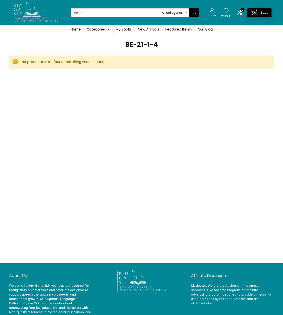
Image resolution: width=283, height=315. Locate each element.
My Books (123, 29)
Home (75, 29)
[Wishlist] (226, 11)
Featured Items (178, 29)
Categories (96, 29)
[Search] (194, 12)
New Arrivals (148, 29)
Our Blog (205, 29)
